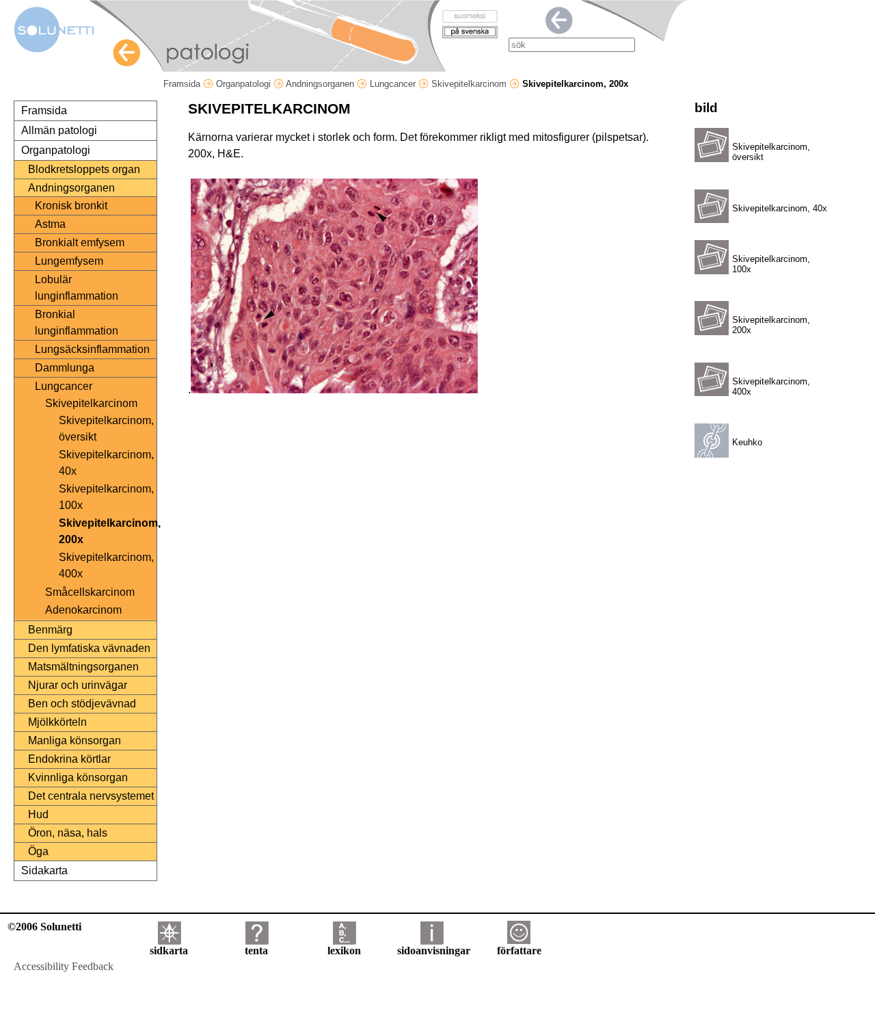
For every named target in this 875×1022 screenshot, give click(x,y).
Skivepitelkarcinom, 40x (106, 463)
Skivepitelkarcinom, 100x (106, 497)
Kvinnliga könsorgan (78, 777)
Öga (38, 851)
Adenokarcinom (83, 610)
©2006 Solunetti (44, 926)
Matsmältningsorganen (83, 666)
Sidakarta (44, 870)
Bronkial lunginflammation (76, 323)
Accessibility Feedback (63, 966)
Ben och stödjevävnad (82, 703)
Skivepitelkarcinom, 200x (107, 531)
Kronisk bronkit (71, 205)
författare (519, 950)
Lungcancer (394, 84)
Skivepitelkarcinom (470, 84)
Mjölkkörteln (57, 722)
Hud (38, 814)
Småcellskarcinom (90, 592)
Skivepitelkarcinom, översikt (106, 429)
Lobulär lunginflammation (76, 288)
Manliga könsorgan (74, 740)
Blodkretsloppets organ (84, 169)
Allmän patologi (59, 130)
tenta (256, 950)
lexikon (344, 950)
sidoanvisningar (433, 950)
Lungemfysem (69, 261)
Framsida (183, 84)
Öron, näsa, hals (67, 833)
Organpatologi (244, 84)
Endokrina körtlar (69, 759)
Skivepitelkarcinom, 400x (106, 565)
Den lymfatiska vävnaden (89, 648)
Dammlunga (64, 368)
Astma (50, 224)
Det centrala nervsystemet (91, 796)
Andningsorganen (321, 84)
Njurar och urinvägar (77, 685)
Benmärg (50, 630)
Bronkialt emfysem (79, 242)
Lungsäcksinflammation (92, 349)
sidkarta (169, 950)
